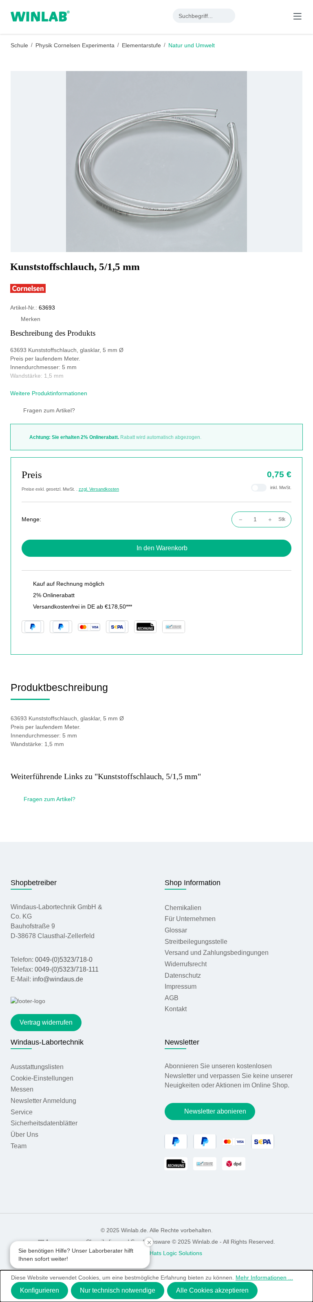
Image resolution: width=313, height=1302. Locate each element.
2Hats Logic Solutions (174, 1253)
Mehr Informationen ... (264, 1277)
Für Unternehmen (190, 918)
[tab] (59, 690)
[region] (156, 161)
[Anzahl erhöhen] (272, 519)
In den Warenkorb (162, 548)
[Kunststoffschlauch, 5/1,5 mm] (156, 161)
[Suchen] (228, 16)
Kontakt (176, 1008)
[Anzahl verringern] (238, 519)
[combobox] (197, 16)
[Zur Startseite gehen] (40, 15)
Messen (22, 1089)
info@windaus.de (58, 979)
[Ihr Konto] (247, 15)
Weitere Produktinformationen (49, 393)
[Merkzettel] (264, 15)
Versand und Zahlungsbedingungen (217, 952)
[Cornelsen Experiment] (156, 288)
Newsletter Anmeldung (43, 1100)
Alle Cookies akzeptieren (212, 1290)
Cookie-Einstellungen (42, 1078)
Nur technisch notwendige (117, 1290)
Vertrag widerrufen (46, 1022)
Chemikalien (183, 907)
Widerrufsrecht (186, 964)
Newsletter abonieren (215, 1111)
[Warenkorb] (280, 15)
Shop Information (192, 883)
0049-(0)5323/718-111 (67, 969)
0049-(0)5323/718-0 (64, 959)
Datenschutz (183, 975)
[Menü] (297, 16)
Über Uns (24, 1134)
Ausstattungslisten (37, 1066)
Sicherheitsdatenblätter (44, 1123)
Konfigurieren (39, 1290)
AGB (172, 997)
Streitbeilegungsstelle (196, 941)
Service (22, 1112)
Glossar (176, 930)
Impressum (180, 986)
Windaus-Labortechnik (47, 1042)
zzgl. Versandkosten (99, 489)
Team (18, 1146)
